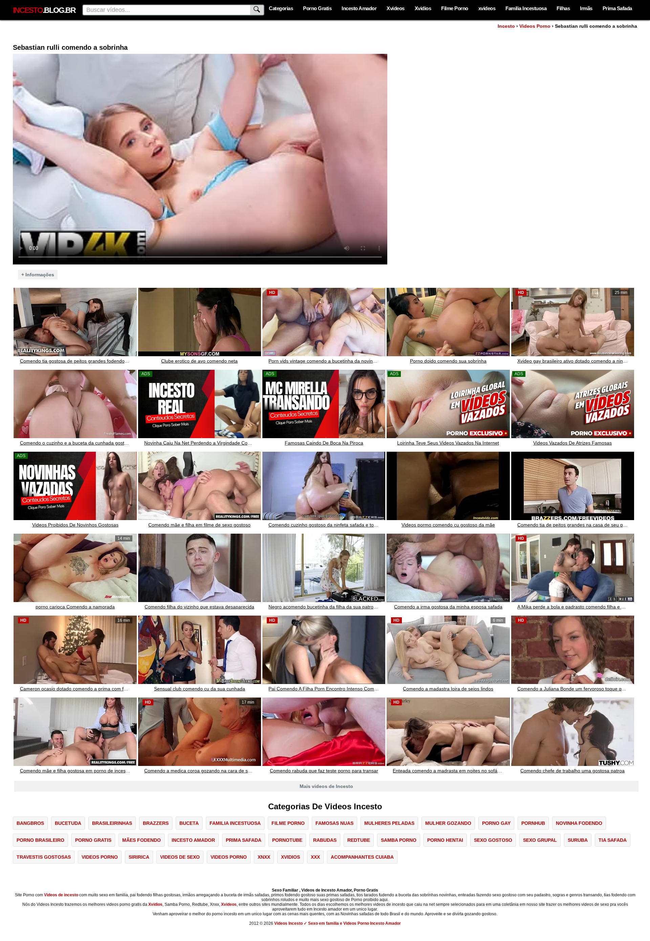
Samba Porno (398, 840)
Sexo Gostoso (493, 840)
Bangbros (30, 823)
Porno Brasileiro (40, 840)
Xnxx (264, 857)
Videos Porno (534, 26)
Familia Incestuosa (525, 8)
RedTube (358, 840)
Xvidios (423, 8)
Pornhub (533, 823)
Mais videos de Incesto (326, 786)
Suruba (578, 840)
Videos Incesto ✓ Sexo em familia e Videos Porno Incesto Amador (337, 923)
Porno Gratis (317, 8)
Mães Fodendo (141, 840)
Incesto (506, 26)
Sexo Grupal (540, 840)
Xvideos (396, 8)
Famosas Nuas (334, 823)
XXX (315, 857)
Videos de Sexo (180, 857)
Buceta (189, 823)
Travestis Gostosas (44, 857)
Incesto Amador (359, 8)
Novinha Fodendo (579, 823)
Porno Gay (496, 823)
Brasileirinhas (112, 823)
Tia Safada (613, 840)
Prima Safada (617, 8)
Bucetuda (68, 823)
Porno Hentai (445, 840)
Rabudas (325, 840)
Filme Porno (454, 8)
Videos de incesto (61, 895)
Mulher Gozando (448, 823)
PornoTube (287, 840)
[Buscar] (257, 10)
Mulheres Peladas (389, 823)
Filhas (563, 8)
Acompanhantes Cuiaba (362, 857)
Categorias (281, 8)
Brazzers (156, 823)
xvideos (487, 8)
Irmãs (586, 8)
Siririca (139, 857)
